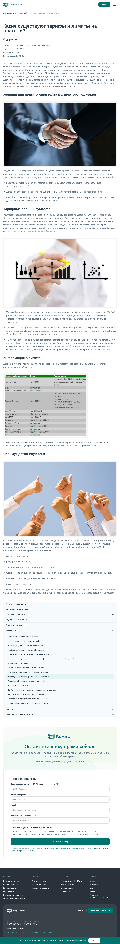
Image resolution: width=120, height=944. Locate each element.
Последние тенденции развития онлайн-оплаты (28, 699)
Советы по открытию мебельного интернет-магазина (30, 654)
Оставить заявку (60, 841)
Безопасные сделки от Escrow (20, 685)
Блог (92, 888)
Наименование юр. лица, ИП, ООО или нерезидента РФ (34, 784)
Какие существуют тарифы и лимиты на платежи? (28, 677)
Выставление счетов (12, 891)
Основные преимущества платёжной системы (27, 668)
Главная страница (9, 13)
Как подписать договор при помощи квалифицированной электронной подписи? (41, 659)
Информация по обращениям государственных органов (30, 932)
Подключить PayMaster (100, 910)
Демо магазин (67, 888)
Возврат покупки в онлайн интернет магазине (27, 646)
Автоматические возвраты (14, 898)
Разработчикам (67, 884)
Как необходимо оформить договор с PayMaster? (28, 672)
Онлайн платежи (39, 881)
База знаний (23, 13)
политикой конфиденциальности (72, 940)
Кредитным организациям (18, 663)
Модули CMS (66, 891)
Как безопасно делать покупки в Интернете (26, 650)
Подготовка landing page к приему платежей (26, 681)
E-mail (13, 805)
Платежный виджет (11, 888)
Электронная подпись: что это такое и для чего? (28, 703)
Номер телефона (18, 795)
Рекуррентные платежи (13, 895)
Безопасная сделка (11, 881)
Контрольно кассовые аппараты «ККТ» (24, 641)
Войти (104, 5)
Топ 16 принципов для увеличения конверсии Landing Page (32, 690)
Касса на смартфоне (40, 888)
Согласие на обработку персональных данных (62, 848)
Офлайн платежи (39, 884)
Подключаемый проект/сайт (23, 816)
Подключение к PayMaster (72, 881)
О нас (92, 881)
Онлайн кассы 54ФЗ (11, 884)
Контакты (94, 884)
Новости (93, 891)
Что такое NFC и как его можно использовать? (27, 694)
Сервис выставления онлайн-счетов (23, 637)
